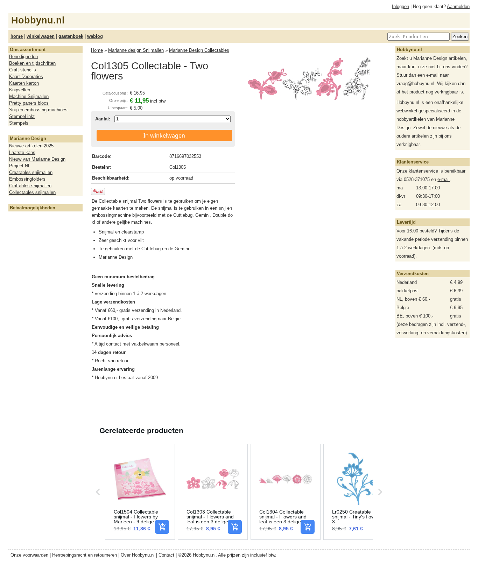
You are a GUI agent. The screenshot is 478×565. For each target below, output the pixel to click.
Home (97, 50)
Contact (166, 555)
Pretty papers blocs (29, 103)
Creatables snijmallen (30, 172)
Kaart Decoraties (26, 76)
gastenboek (70, 36)
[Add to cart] (162, 527)
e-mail (443, 179)
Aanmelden (458, 6)
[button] (98, 491)
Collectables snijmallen (32, 192)
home (16, 36)
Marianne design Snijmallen (136, 50)
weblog (95, 36)
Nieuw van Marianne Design (37, 159)
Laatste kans (22, 152)
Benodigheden (23, 56)
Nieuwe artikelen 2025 (31, 145)
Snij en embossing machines (38, 109)
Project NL (19, 165)
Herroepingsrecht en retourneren (84, 555)
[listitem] (140, 492)
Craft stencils (22, 69)
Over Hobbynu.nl (138, 555)
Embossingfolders (27, 179)
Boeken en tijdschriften (32, 63)
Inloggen (400, 6)
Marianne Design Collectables (199, 50)
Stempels (18, 123)
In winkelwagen (164, 135)
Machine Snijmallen (29, 96)
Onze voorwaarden (29, 555)
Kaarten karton (24, 83)
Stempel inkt (22, 116)
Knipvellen (19, 89)
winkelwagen (41, 36)
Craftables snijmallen (30, 185)
